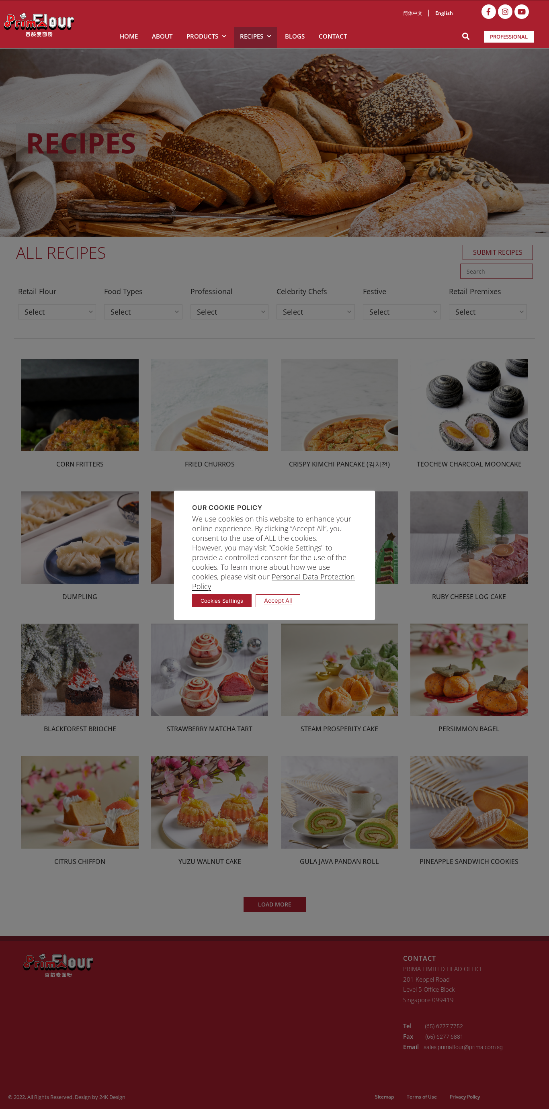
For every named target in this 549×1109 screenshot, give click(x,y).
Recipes (251, 36)
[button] (466, 36)
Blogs (295, 36)
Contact (333, 36)
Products (202, 36)
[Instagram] (505, 11)
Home (129, 36)
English (444, 13)
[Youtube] (521, 11)
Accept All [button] (278, 600)
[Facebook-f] (488, 11)
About (162, 36)
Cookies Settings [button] (222, 600)
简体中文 (412, 13)
